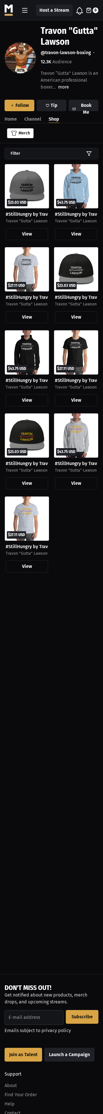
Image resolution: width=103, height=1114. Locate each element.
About (11, 1085)
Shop (54, 119)
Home (11, 119)
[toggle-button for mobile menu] (24, 10)
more (63, 87)
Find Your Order (21, 1094)
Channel (32, 119)
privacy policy (56, 1030)
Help (10, 1104)
